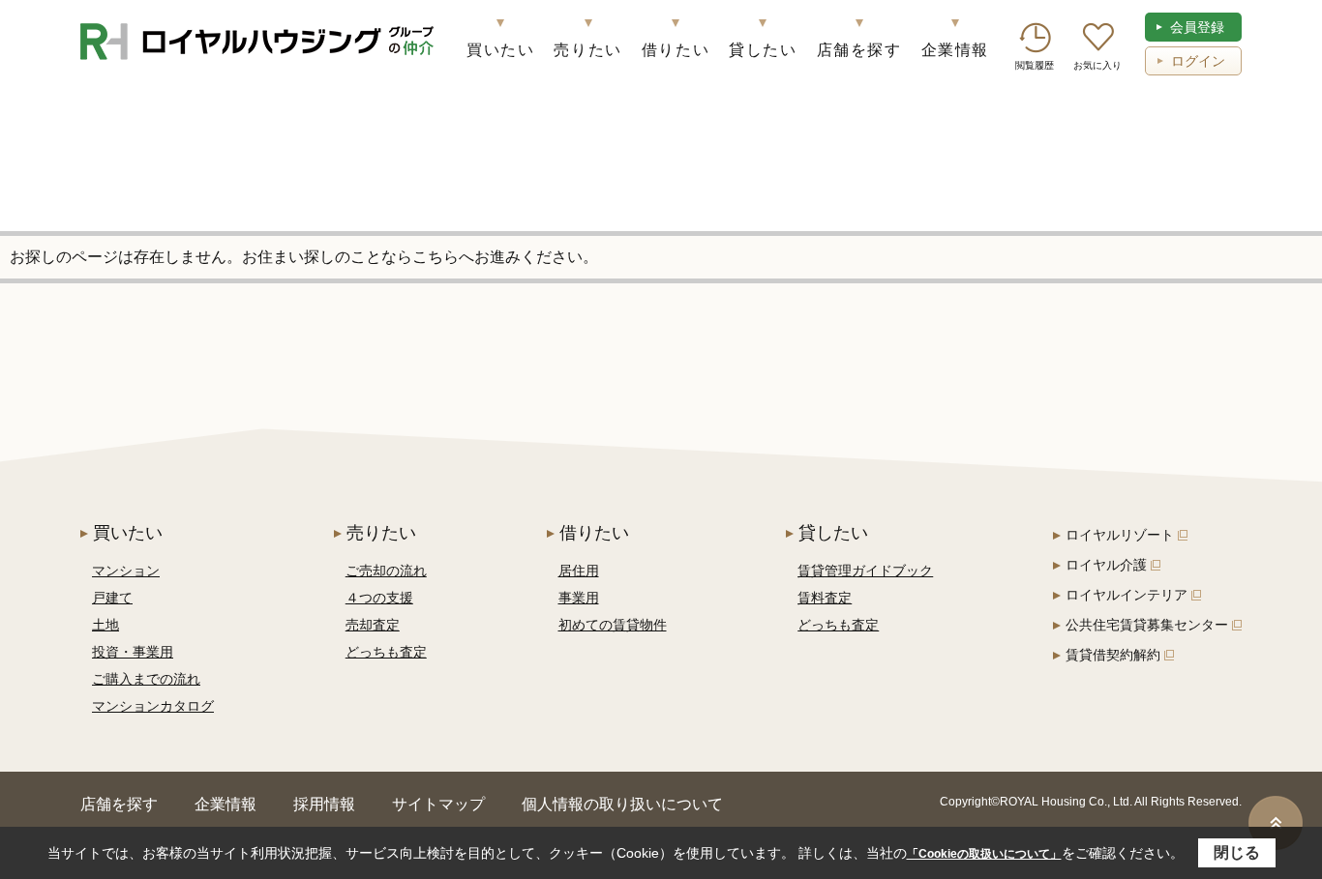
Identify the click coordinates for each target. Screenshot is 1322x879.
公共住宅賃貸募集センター (1147, 624)
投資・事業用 (132, 651)
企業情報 (955, 50)
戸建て (112, 597)
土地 (105, 624)
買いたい (500, 50)
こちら (435, 257)
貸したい (762, 50)
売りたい (587, 50)
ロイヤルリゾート (1120, 534)
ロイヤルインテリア (1126, 594)
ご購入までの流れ (146, 679)
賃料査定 (824, 597)
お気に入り (1097, 65)
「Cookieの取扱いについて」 (984, 854)
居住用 (578, 570)
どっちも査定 (386, 651)
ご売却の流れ (386, 570)
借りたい (675, 50)
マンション (126, 570)
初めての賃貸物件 (612, 624)
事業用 (578, 597)
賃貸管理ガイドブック (865, 570)
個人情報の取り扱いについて (622, 804)
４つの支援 (379, 597)
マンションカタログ (153, 706)
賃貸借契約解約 (1113, 654)
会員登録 (1197, 27)
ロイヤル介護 (1106, 564)
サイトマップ (438, 804)
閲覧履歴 (1034, 65)
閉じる (1237, 852)
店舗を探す (859, 50)
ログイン (1198, 61)
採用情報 (324, 804)
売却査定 (373, 624)
